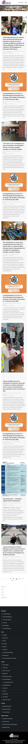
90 (19, 578)
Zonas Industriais (6, 712)
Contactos (5, 622)
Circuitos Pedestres (7, 679)
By (5, 53)
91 (22, 578)
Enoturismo (5, 688)
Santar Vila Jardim (6, 699)
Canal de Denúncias (7, 628)
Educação (13, 254)
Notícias (4, 102)
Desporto (5, 646)
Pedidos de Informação (7, 718)
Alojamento (5, 673)
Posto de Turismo (6, 670)
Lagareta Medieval (6, 685)
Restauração (5, 693)
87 (10, 578)
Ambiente (5, 635)
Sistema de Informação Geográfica (10, 724)
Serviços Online (6, 721)
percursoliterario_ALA (8, 682)
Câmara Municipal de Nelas (8, 740)
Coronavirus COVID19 (7, 52)
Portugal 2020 (6, 625)
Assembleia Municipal (7, 616)
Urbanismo (5, 649)
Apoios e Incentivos (7, 709)
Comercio (22, 51)
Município (3, 586)
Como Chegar (5, 664)
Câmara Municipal (16, 51)
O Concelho (5, 667)
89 (16, 578)
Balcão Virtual (4, 597)
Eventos (4, 691)
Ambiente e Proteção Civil (8, 51)
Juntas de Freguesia (7, 619)
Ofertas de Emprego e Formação (9, 658)
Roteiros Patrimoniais (7, 676)
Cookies (21, 742)
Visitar (2, 592)
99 (12, 580)
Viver (2, 589)
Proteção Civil (5, 655)
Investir (2, 594)
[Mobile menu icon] (26, 2)
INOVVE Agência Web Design (17, 741)
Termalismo (5, 696)
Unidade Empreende (7, 706)
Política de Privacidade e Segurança (12, 742)
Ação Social (5, 637)
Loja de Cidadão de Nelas (8, 652)
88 (13, 578)
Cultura (4, 640)
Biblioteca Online (6, 727)
